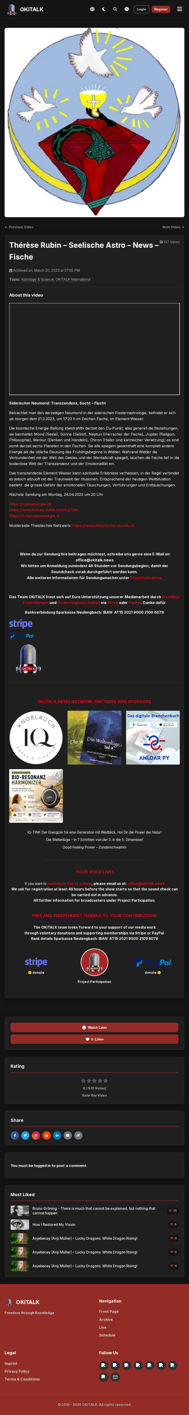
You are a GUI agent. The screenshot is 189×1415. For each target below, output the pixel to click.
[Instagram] (36, 1135)
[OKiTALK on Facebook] (115, 1365)
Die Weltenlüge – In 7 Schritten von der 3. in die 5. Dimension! (94, 839)
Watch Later (97, 1027)
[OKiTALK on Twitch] (149, 1365)
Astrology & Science (37, 279)
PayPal (135, 602)
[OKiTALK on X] (103, 1377)
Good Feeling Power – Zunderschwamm (94, 847)
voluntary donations (57, 933)
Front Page (109, 1311)
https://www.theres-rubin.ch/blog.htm (43, 510)
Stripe (112, 602)
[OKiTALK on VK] (138, 1365)
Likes (97, 1039)
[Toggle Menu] (179, 9)
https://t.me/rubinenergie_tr (34, 516)
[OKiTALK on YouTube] (161, 1365)
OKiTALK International (73, 279)
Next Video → (173, 227)
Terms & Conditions (22, 1379)
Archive (106, 1319)
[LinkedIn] (57, 1135)
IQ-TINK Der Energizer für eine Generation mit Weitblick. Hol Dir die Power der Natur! (94, 832)
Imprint (11, 1363)
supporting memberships (105, 933)
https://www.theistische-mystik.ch (103, 525)
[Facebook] (15, 1135)
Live (102, 1327)
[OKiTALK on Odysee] (126, 1365)
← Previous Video (19, 227)
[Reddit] (46, 1135)
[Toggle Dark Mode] (103, 9)
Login (141, 9)
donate (38, 972)
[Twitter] (25, 1135)
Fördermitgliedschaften (78, 602)
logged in (42, 1165)
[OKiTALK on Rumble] (172, 1365)
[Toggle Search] (115, 9)
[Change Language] (92, 9)
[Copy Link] (78, 1135)
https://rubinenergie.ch (30, 504)
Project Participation (136, 900)
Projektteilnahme (145, 577)
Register (161, 9)
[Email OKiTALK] (115, 1377)
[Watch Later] (126, 9)
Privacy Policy (17, 1371)
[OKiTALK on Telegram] (103, 1365)
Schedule (107, 1335)
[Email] (68, 1135)
